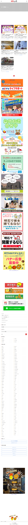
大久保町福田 (16, 367)
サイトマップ (4, 322)
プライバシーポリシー (5, 320)
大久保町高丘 (16, 364)
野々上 (2, 410)
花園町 (15, 410)
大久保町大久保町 (3, 364)
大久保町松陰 (3, 369)
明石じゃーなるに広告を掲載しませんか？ (14, 270)
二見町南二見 (16, 422)
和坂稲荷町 (3, 436)
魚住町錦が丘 (16, 358)
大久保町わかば (3, 375)
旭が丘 (2, 352)
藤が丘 (15, 419)
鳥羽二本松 (3, 401)
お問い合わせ (4, 318)
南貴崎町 (15, 431)
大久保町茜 (3, 361)
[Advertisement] (14, 17)
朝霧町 (2, 349)
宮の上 (2, 433)
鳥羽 (2, 399)
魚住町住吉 (16, 355)
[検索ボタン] (1, 1)
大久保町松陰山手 (3, 370)
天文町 (15, 398)
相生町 (2, 346)
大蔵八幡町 (3, 378)
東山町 (15, 416)
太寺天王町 (16, 393)
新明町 (2, 390)
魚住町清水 (3, 355)
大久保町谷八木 (3, 366)
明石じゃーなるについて (5, 315)
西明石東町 (3, 404)
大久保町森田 (3, 372)
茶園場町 (3, 387)
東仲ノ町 (15, 413)
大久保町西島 (16, 366)
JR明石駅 (15, 338)
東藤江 (2, 416)
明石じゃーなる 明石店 (14, 494)
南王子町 (3, 431)
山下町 (2, 434)
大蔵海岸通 (16, 375)
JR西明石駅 (3, 340)
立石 (2, 396)
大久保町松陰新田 (16, 369)
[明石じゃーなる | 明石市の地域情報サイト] (14, 1)
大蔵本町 (15, 378)
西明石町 (3, 407)
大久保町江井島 (16, 361)
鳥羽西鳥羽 (16, 399)
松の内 (15, 428)
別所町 (2, 425)
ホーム (3, 313)
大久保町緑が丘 (16, 370)
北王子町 (15, 384)
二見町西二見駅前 (3, 422)
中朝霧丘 (3, 402)
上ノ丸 (15, 352)
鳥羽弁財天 (16, 401)
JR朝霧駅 (3, 338)
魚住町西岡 (3, 358)
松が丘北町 (3, 428)
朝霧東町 (15, 349)
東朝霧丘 (3, 413)
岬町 (2, 430)
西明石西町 (16, 404)
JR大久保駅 (16, 340)
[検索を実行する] (26, 334)
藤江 (2, 419)
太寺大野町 (3, 393)
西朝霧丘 (15, 407)
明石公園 (15, 346)
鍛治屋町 (3, 381)
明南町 (15, 433)
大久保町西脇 (3, 367)
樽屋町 (2, 398)
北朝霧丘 (3, 384)
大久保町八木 (16, 372)
